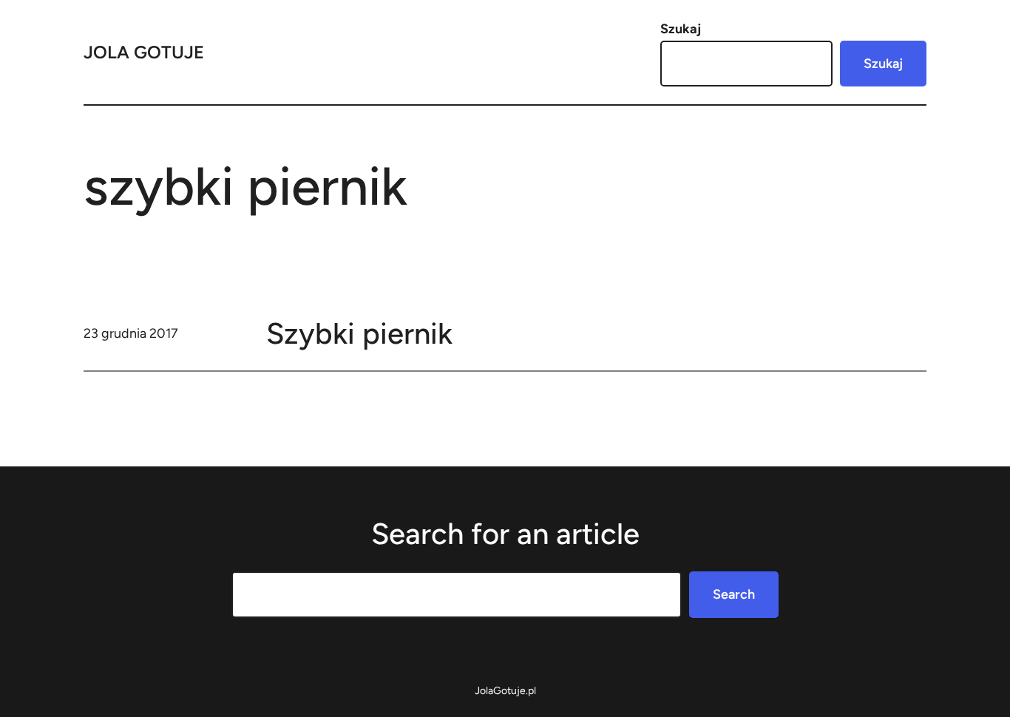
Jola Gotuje (144, 52)
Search (734, 594)
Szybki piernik (359, 333)
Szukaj (680, 29)
